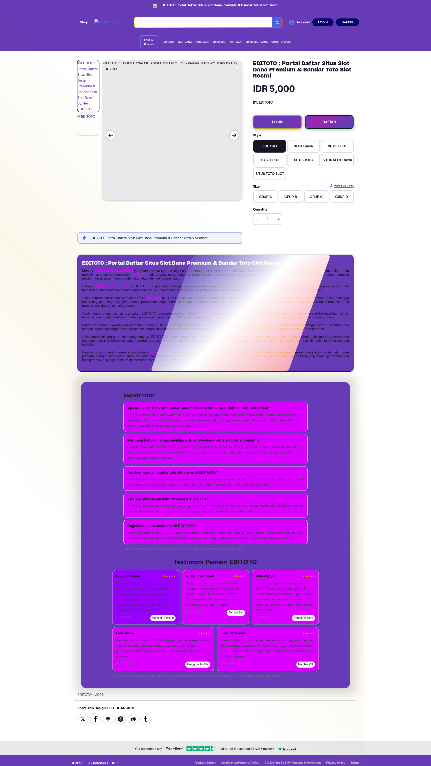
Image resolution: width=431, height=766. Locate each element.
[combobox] (203, 22)
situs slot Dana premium (114, 271)
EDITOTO (139, 274)
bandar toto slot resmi (112, 286)
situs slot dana (162, 352)
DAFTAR (347, 22)
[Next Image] (234, 135)
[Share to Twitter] (82, 719)
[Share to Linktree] (108, 719)
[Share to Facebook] (95, 719)
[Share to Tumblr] (145, 719)
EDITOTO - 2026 (90, 695)
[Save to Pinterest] (120, 719)
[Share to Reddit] (133, 719)
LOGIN (323, 22)
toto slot (204, 313)
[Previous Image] (111, 135)
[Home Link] (108, 22)
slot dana (154, 298)
